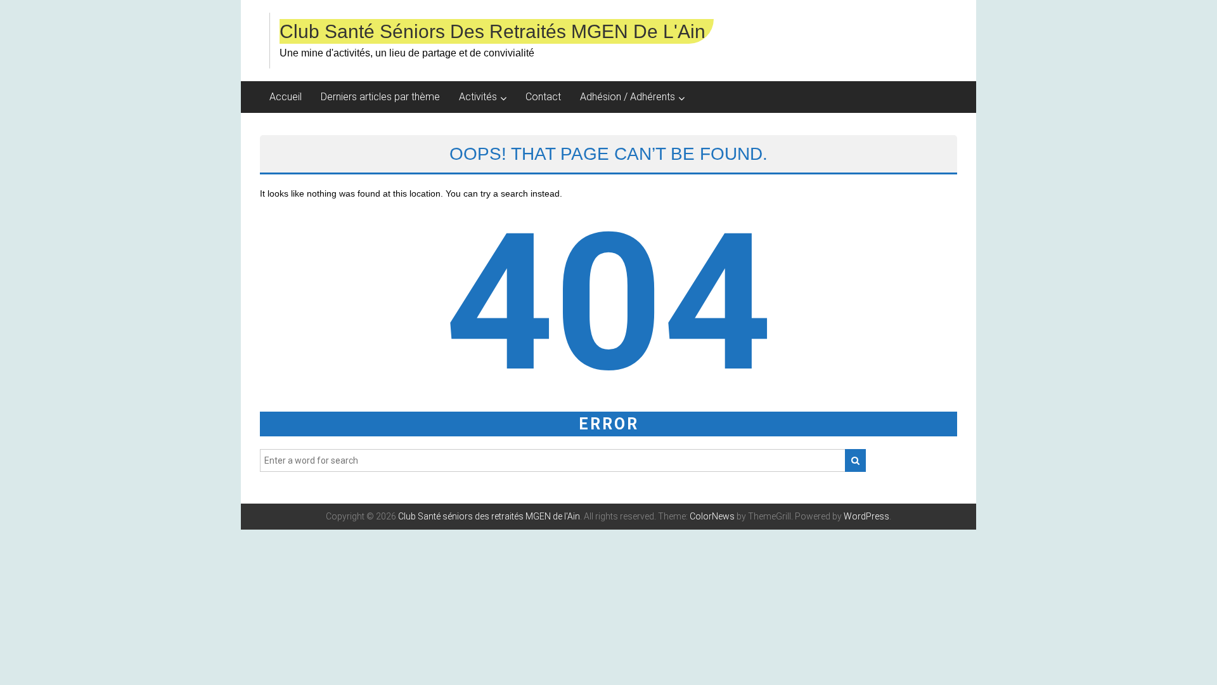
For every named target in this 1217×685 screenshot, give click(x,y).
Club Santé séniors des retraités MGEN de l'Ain (492, 31)
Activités (478, 97)
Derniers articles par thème (380, 97)
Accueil (285, 97)
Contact (543, 97)
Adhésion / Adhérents (627, 97)
